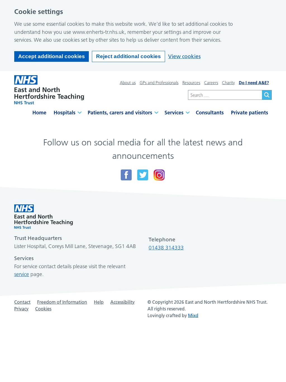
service (21, 274)
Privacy (21, 309)
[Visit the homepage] (49, 89)
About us (128, 82)
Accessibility (122, 302)
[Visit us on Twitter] (142, 174)
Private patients (249, 112)
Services (174, 112)
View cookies (184, 56)
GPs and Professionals (159, 82)
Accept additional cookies (51, 56)
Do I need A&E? (254, 82)
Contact (22, 302)
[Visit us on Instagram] (159, 174)
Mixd (193, 315)
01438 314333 (166, 247)
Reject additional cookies (128, 56)
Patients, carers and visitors (120, 112)
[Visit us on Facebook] (126, 174)
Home (39, 112)
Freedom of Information (62, 302)
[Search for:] (225, 95)
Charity (228, 82)
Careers (211, 82)
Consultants (210, 112)
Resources (191, 82)
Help (99, 302)
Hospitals (64, 112)
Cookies (43, 309)
